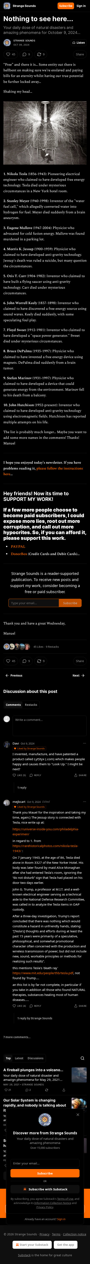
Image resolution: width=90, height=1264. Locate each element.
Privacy (44, 1234)
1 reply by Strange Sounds (34, 1018)
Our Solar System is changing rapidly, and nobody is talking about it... (34, 1105)
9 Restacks (52, 647)
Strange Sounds (24, 40)
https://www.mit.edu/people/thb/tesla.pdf (43, 973)
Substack (24, 1255)
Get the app (65, 1245)
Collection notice (74, 1234)
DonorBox (19, 554)
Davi (16, 743)
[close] (78, 1114)
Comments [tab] (13, 705)
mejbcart (19, 802)
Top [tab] (8, 1058)
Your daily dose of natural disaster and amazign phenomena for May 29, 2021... (32, 1077)
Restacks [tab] (31, 705)
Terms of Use (65, 1199)
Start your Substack (34, 1245)
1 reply (21, 787)
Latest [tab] (19, 1058)
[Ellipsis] (84, 743)
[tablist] (21, 705)
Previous (16, 675)
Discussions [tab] (35, 1058)
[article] (45, 1080)
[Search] (82, 1058)
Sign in (81, 6)
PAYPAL (18, 546)
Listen (81, 43)
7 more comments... (17, 1037)
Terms (56, 1234)
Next (76, 675)
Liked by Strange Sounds (31, 748)
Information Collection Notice (52, 1203)
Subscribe (65, 6)
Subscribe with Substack (48, 1189)
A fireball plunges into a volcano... (33, 1070)
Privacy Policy (44, 1207)
